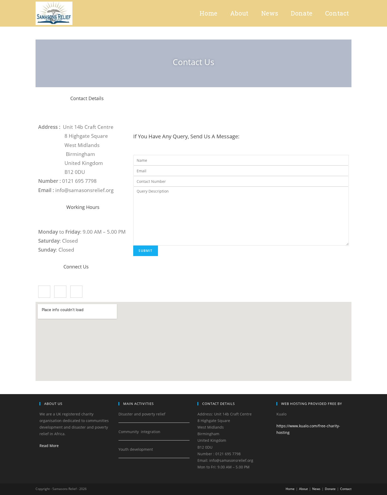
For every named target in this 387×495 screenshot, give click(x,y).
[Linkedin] (76, 292)
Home (290, 489)
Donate (330, 489)
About (303, 489)
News (316, 489)
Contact (345, 489)
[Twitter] (60, 292)
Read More (49, 445)
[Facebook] (44, 292)
